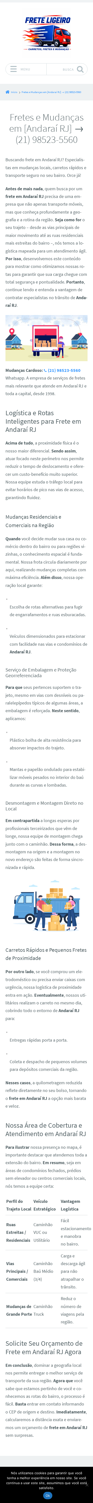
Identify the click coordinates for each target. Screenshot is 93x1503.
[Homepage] (46, 33)
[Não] (86, 1484)
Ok (48, 1496)
